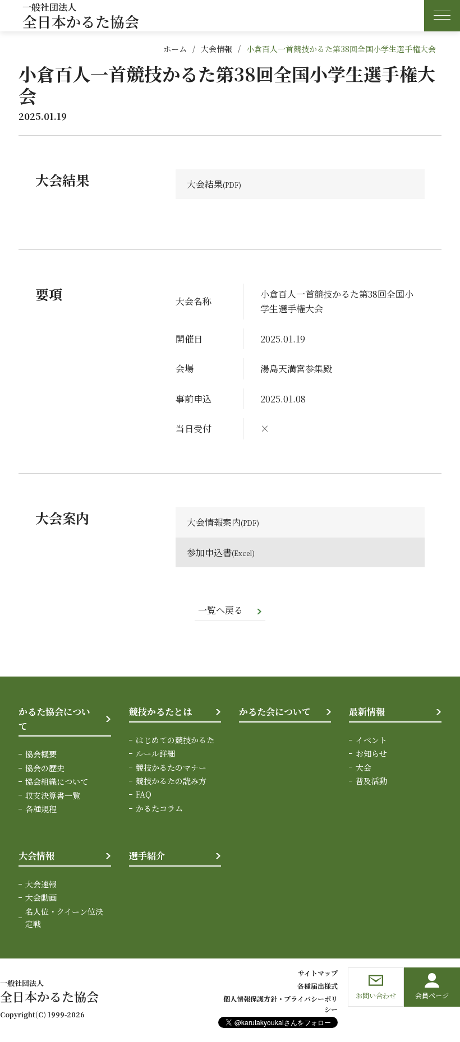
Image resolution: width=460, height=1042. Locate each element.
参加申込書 (209, 552)
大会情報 (216, 48)
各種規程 (41, 808)
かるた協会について (54, 719)
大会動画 (41, 897)
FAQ (143, 794)
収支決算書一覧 (52, 795)
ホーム (175, 48)
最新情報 (367, 711)
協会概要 (41, 753)
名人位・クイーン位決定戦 (64, 917)
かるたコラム (159, 808)
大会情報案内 (214, 522)
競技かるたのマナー (171, 767)
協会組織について (56, 781)
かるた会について (275, 711)
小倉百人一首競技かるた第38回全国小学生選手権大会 (341, 48)
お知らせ (371, 753)
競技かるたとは (160, 711)
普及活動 (371, 780)
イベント (371, 739)
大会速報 (41, 884)
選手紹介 (147, 855)
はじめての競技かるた (175, 739)
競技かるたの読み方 (171, 780)
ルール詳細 (155, 753)
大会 (363, 767)
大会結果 (205, 184)
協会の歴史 (45, 768)
